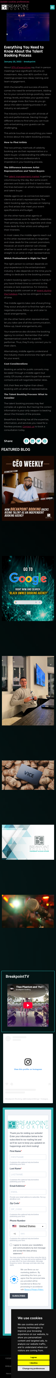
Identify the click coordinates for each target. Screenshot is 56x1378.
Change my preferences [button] (33, 1368)
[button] (52, 7)
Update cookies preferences (14, 1)
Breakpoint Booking (13, 1099)
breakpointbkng (31, 1099)
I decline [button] (34, 1363)
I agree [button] (33, 1357)
